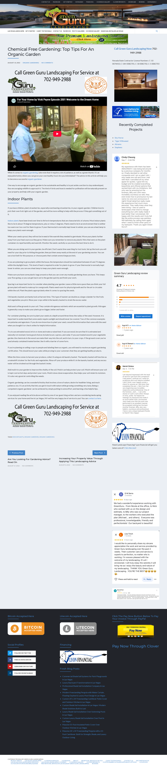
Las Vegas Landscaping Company (53, 762)
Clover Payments (119, 2)
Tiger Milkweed (121, 141)
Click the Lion (130, 448)
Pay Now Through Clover (135, 646)
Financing (90, 2)
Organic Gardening (31, 63)
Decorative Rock (142, 760)
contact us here (94, 398)
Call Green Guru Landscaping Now (133, 48)
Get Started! (67, 2)
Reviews (142, 2)
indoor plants (18, 437)
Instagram (79, 2)
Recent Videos (16, 760)
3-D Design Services (51, 760)
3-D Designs (66, 760)
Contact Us (45, 2)
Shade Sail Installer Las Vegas (112, 31)
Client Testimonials (44, 31)
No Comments (47, 63)
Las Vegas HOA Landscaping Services (24, 762)
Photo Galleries (78, 31)
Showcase (132, 2)
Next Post (98, 453)
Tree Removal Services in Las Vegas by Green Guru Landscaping (65, 763)
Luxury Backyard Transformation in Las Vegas (81, 682)
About (75, 760)
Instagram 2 (152, 2)
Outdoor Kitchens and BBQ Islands (24, 763)
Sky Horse (119, 138)
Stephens (118, 147)
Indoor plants (13, 220)
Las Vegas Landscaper (16, 31)
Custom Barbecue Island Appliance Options (119, 762)
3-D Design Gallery (103, 2)
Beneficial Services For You (92, 760)
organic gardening (30, 172)
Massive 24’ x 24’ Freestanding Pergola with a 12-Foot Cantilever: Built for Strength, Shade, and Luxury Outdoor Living (84, 734)
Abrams (118, 144)
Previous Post (17, 453)
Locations (143, 762)
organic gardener (35, 179)
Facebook (56, 2)
